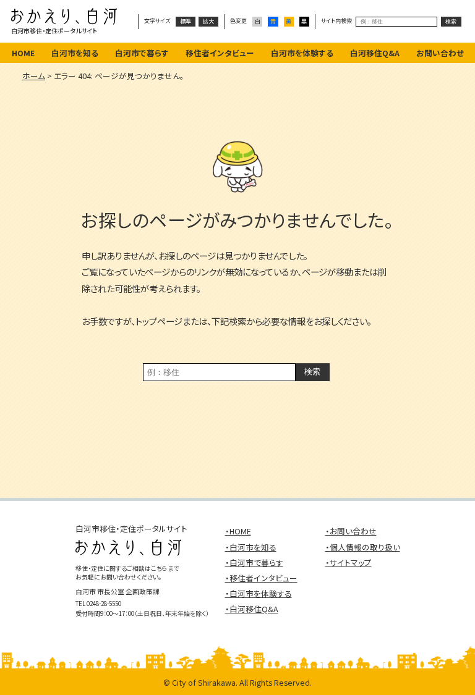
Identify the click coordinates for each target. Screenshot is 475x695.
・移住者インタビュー (261, 578)
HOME (23, 53)
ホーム (33, 76)
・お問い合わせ (351, 531)
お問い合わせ (440, 53)
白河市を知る (74, 53)
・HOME (238, 531)
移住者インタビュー (220, 53)
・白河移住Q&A (251, 609)
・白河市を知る (250, 547)
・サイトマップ (348, 562)
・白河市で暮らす (254, 562)
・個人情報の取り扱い (362, 547)
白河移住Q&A (375, 53)
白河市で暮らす (142, 53)
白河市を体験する (302, 53)
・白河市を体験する (258, 593)
